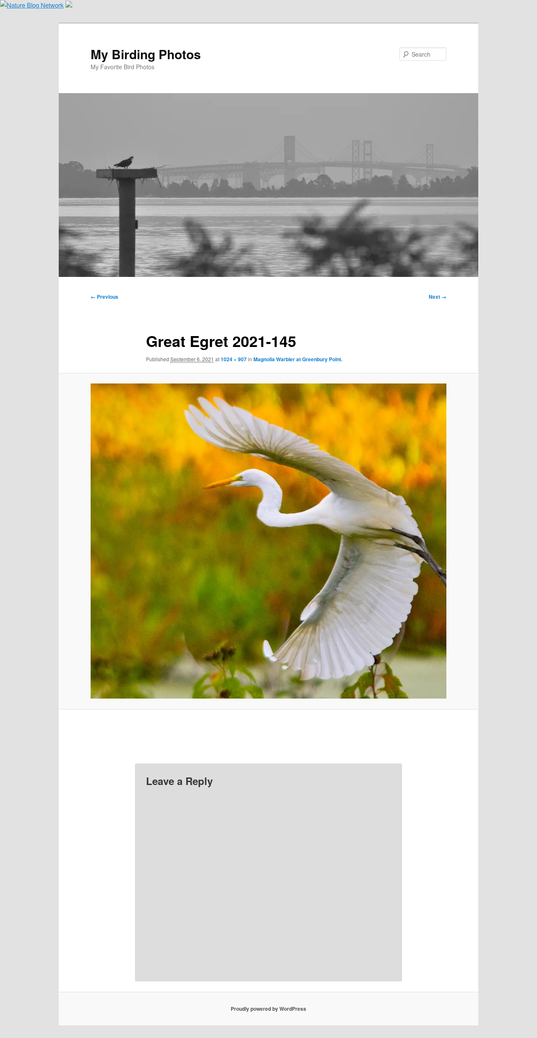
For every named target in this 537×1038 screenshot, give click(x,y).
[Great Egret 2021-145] (268, 541)
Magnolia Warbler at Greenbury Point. (297, 359)
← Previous (104, 296)
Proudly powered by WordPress (268, 1008)
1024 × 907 (234, 359)
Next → (437, 296)
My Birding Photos (146, 54)
